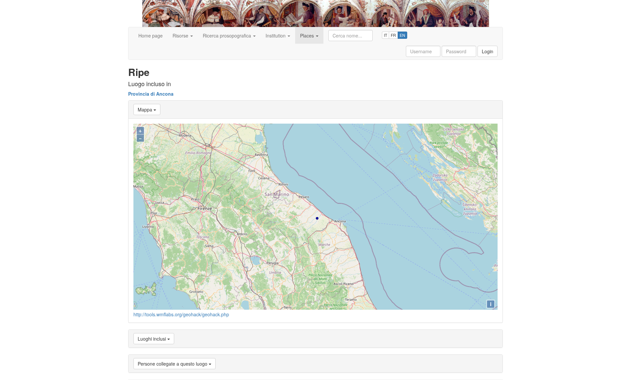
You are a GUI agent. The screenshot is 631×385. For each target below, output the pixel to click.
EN (402, 35)
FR (393, 35)
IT (385, 35)
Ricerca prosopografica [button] (227, 35)
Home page (150, 35)
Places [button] (307, 35)
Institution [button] (276, 35)
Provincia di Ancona (151, 93)
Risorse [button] (181, 35)
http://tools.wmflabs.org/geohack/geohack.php (181, 314)
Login (487, 51)
